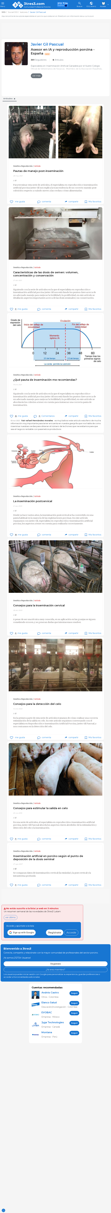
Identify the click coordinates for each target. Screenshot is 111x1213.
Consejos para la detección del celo (37, 704)
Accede (71, 932)
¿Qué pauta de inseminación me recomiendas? (45, 379)
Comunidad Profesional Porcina (37, 7)
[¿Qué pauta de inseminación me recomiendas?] (55, 341)
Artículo (37, 166)
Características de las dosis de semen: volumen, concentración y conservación (45, 274)
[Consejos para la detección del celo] (55, 665)
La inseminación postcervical (32, 501)
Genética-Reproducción (23, 166)
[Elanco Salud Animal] (36, 1005)
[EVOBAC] (36, 1015)
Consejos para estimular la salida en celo (40, 808)
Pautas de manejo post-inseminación (38, 171)
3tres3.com (34, 3)
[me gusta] (11, 201)
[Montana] (36, 1035)
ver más (36, 75)
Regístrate (54, 932)
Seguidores (38, 60)
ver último (10, 917)
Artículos (58, 60)
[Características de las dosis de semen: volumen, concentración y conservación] (55, 233)
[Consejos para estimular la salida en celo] (55, 769)
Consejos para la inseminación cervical (39, 605)
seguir (74, 993)
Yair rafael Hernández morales (37, 420)
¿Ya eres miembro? (55, 969)
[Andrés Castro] (36, 995)
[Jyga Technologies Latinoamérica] (36, 1025)
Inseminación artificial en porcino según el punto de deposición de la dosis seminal (48, 857)
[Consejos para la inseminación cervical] (55, 566)
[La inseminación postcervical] (55, 462)
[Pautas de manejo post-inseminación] (55, 132)
